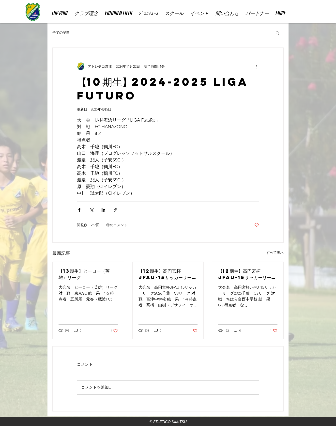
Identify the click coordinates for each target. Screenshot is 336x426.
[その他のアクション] (256, 66)
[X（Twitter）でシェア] (91, 209)
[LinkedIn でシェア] (103, 209)
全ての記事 (61, 32)
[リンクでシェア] (115, 209)
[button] (277, 33)
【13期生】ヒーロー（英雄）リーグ (84, 274)
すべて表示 (275, 252)
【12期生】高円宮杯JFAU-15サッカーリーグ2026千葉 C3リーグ (167, 274)
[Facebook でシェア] (79, 209)
